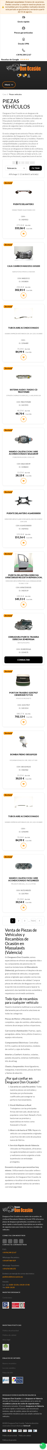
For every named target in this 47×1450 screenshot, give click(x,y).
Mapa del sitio (8, 1373)
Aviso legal (6, 1340)
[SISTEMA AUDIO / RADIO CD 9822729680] (23, 376)
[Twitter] (16, 1241)
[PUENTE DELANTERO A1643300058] (23, 500)
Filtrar (36, 168)
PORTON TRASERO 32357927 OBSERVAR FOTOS (23, 693)
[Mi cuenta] (29, 76)
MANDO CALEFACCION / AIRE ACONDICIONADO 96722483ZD (23, 879)
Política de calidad (9, 1335)
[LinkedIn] (21, 1241)
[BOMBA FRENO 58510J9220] (23, 741)
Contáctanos (7, 1298)
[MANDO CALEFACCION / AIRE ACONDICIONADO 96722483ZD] (23, 864)
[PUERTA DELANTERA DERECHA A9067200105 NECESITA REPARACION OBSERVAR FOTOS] (23, 562)
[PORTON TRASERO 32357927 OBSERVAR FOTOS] (23, 679)
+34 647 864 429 (9, 1261)
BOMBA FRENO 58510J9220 (23, 754)
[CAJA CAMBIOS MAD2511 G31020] (23, 252)
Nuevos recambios (9, 1363)
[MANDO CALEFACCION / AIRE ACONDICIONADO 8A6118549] (23, 438)
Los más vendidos (9, 1368)
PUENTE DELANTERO (23, 204)
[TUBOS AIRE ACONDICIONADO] (23, 314)
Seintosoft (26, 1426)
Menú (7, 84)
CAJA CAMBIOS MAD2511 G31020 (23, 266)
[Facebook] (5, 1241)
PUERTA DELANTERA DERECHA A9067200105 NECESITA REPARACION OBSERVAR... (23, 577)
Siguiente (39, 920)
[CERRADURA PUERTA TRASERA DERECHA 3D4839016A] (23, 623)
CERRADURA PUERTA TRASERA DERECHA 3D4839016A (23, 638)
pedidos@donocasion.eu (13, 1277)
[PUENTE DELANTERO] (23, 191)
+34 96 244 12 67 (23, 54)
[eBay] (10, 1241)
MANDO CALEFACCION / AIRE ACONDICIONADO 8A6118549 (23, 452)
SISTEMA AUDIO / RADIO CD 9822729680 (23, 390)
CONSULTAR (23, 660)
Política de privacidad (11, 1331)
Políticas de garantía (9, 1440)
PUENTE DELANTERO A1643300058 (23, 513)
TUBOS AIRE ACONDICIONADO (23, 328)
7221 (33, 921)
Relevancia (11, 168)
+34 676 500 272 (9, 1269)
